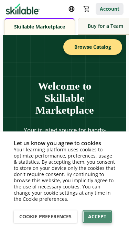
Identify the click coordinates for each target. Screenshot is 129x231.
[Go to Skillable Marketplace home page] (23, 9)
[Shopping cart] (86, 9)
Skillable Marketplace (39, 26)
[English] (71, 9)
